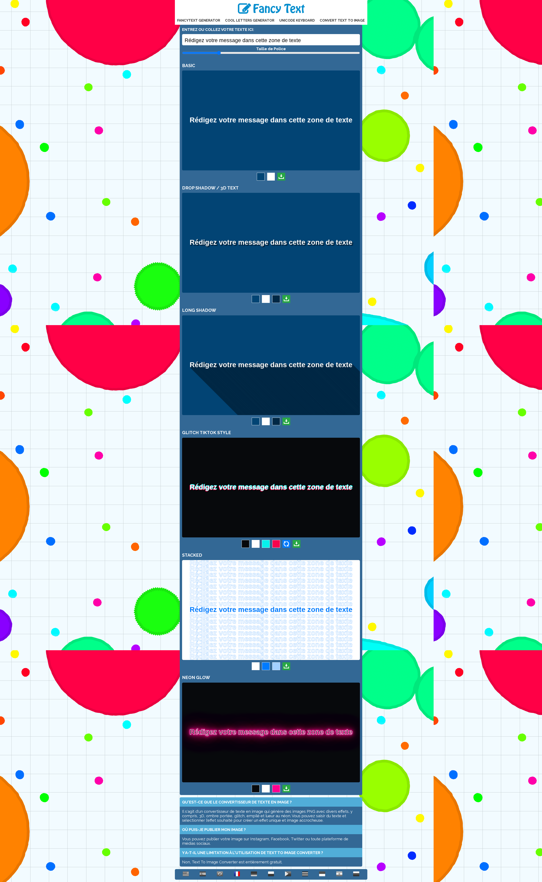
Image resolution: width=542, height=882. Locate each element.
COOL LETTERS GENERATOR (249, 20)
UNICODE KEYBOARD (297, 20)
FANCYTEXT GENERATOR (198, 20)
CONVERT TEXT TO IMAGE (342, 20)
